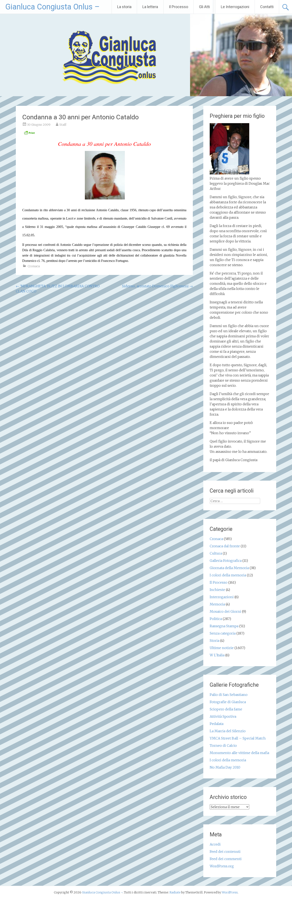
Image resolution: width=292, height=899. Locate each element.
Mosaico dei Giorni (225, 611)
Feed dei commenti (226, 859)
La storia (124, 6)
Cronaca (34, 266)
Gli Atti (204, 6)
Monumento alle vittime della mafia (239, 753)
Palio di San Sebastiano (229, 694)
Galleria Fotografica (226, 560)
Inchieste (217, 590)
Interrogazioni (222, 597)
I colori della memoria (228, 575)
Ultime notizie (222, 648)
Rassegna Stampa (224, 626)
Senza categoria (223, 633)
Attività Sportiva (223, 716)
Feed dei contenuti (225, 851)
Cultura (216, 553)
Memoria (217, 604)
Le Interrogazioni (235, 6)
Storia (214, 640)
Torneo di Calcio (223, 745)
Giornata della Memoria (229, 568)
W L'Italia (217, 655)
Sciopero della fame (226, 709)
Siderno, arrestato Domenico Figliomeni (157, 286)
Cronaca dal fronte (225, 546)
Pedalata (216, 724)
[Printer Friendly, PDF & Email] (29, 134)
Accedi (215, 844)
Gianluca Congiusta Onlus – (52, 6)
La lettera (150, 6)
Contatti (267, 6)
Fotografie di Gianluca (228, 702)
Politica (216, 619)
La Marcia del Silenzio (228, 731)
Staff (62, 125)
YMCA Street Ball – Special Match (238, 738)
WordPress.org (222, 866)
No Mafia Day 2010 (225, 767)
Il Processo (178, 6)
